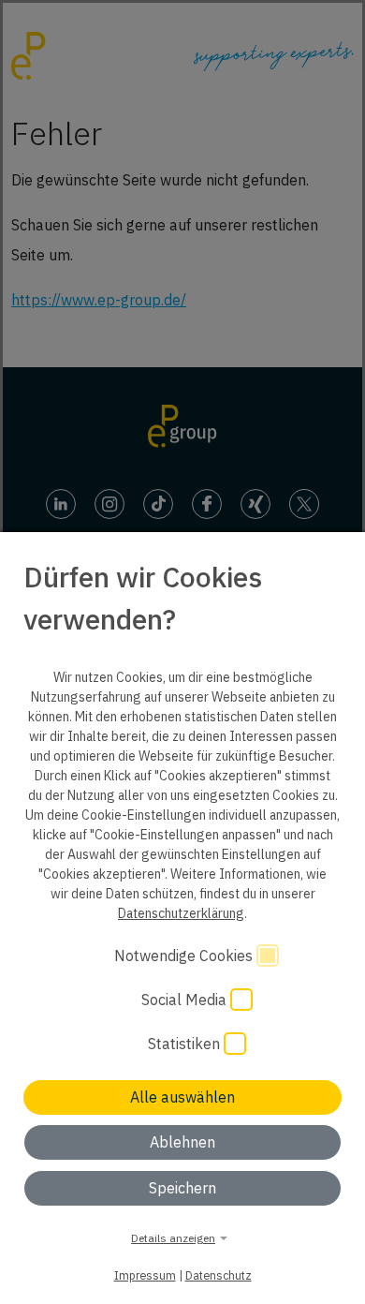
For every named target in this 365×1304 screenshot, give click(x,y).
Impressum (145, 1274)
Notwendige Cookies (185, 955)
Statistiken (186, 1043)
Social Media (185, 999)
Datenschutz (218, 1274)
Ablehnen (182, 1142)
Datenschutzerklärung (181, 913)
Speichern (182, 1187)
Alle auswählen (182, 1097)
